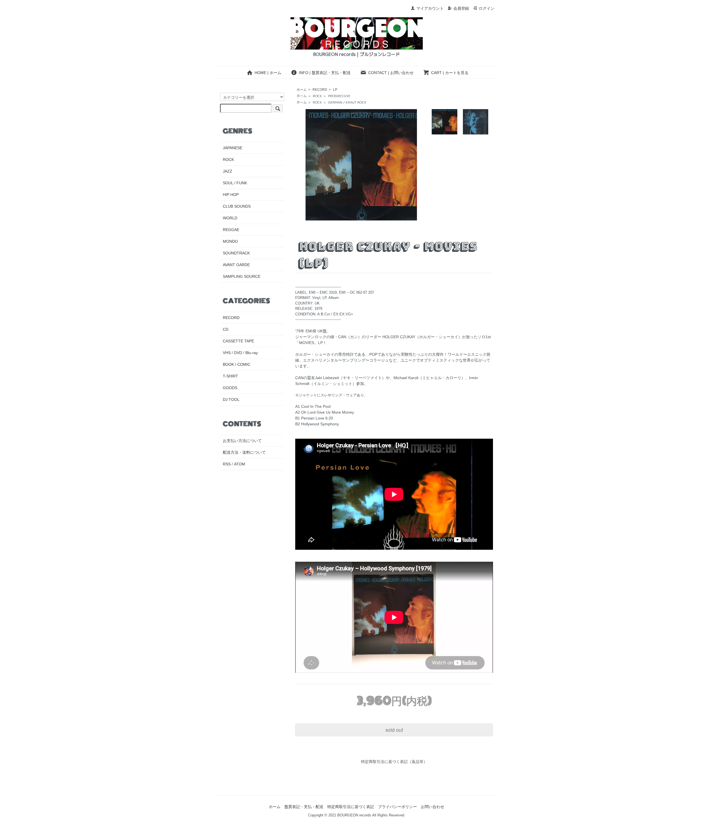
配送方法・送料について (244, 452)
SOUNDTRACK (236, 253)
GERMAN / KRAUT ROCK (347, 102)
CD (225, 329)
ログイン (486, 8)
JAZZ (227, 171)
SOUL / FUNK (235, 183)
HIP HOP (231, 194)
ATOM (239, 464)
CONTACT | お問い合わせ (391, 72)
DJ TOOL (231, 399)
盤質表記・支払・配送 (303, 806)
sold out (394, 729)
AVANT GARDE (236, 264)
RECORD (319, 90)
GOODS (230, 388)
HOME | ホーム (268, 72)
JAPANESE (232, 148)
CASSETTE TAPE (238, 341)
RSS (227, 464)
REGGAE (231, 229)
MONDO (230, 241)
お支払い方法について (242, 440)
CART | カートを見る (449, 72)
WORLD (230, 218)
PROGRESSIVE (339, 96)
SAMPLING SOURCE (241, 276)
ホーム (302, 90)
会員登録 (461, 8)
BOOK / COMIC (236, 364)
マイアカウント (430, 8)
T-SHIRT (230, 376)
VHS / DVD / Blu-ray (240, 352)
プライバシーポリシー (397, 806)
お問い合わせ (432, 806)
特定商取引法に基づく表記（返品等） (394, 761)
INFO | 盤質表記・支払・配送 (325, 72)
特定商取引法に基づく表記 (350, 806)
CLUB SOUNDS (237, 206)
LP (335, 90)
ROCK (317, 96)
